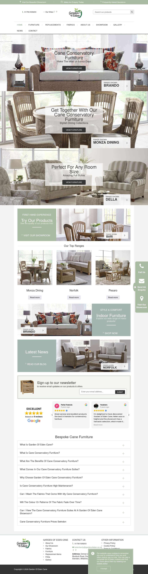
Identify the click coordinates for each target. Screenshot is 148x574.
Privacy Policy (109, 543)
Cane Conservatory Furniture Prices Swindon (43, 521)
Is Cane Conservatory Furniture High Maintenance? (46, 485)
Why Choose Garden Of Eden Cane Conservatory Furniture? (51, 477)
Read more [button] (59, 425)
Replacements (53, 24)
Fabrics (71, 24)
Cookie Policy (109, 545)
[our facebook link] (54, 12)
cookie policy (102, 563)
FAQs (47, 557)
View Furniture (74, 68)
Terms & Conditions (112, 548)
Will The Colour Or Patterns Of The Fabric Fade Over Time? (51, 502)
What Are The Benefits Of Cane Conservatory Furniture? (49, 461)
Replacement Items (53, 554)
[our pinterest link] (56, 12)
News (20, 30)
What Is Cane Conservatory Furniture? (40, 452)
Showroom (102, 24)
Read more (35, 297)
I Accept (103, 568)
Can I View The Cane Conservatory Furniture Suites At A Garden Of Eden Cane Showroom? (61, 512)
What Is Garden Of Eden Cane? (36, 444)
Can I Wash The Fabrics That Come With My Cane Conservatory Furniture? (59, 493)
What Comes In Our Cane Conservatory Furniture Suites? (50, 469)
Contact (33, 30)
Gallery (117, 24)
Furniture (33, 24)
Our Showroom (51, 545)
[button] (128, 415)
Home (20, 24)
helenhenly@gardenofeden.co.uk (88, 547)
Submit (120, 392)
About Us (85, 24)
